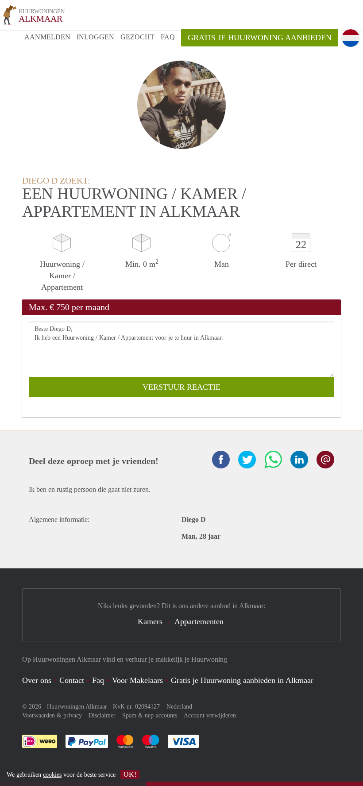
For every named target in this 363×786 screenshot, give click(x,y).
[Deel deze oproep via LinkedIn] (299, 459)
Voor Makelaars (137, 680)
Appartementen (199, 621)
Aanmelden (47, 37)
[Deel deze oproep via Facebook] (221, 459)
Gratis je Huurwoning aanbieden (260, 37)
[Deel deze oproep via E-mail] (325, 459)
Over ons (36, 680)
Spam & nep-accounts (149, 715)
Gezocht (137, 37)
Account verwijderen (210, 715)
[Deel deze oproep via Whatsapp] (273, 459)
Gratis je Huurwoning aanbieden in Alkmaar (242, 680)
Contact (71, 680)
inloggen (95, 37)
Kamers (150, 621)
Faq (98, 680)
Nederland (179, 706)
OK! (130, 774)
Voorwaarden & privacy (52, 715)
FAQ (168, 37)
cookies (52, 774)
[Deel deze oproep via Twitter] (247, 459)
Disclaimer (102, 715)
